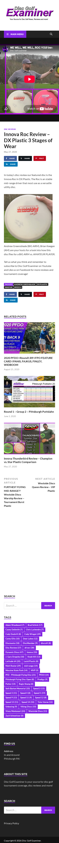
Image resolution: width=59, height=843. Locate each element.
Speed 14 (28, 702)
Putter (11, 684)
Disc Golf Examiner (31, 840)
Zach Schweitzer (14, 715)
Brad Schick (35, 625)
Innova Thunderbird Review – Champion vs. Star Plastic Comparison (28, 460)
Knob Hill (34, 656)
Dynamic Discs (14, 652)
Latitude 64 (13, 661)
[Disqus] (29, 554)
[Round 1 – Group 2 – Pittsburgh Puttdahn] (29, 392)
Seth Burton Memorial (18, 688)
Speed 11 (26, 697)
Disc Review (13, 647)
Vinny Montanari (15, 711)
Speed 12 (41, 697)
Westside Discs (37, 711)
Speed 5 (39, 693)
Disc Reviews (10, 129)
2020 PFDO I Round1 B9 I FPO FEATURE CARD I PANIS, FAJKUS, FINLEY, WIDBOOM (28, 361)
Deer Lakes (30, 638)
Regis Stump (26, 684)
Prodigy (42, 679)
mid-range (31, 666)
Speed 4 (17, 287)
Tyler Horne (45, 702)
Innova (8, 287)
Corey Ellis (13, 638)
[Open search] (51, 34)
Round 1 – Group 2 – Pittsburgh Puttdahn (29, 411)
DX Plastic (42, 284)
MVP (34, 670)
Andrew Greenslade (24, 284)
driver (29, 647)
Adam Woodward (15, 625)
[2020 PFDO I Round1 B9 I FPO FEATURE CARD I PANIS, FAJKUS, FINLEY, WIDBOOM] (29, 338)
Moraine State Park (17, 670)
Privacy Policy (11, 823)
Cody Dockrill (13, 634)
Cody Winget (32, 634)
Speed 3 (11, 693)
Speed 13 (12, 702)
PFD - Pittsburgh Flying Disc (21, 675)
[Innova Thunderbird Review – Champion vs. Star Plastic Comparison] (29, 439)
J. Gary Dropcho (15, 656)
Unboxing (11, 706)
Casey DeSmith (14, 629)
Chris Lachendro (35, 629)
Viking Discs (28, 706)
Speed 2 (39, 688)
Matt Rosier (13, 666)
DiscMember (30, 643)
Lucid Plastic (31, 661)
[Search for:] (29, 605)
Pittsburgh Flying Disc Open (20, 679)
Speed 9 (11, 697)
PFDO (44, 675)
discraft (46, 643)
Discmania (13, 643)
